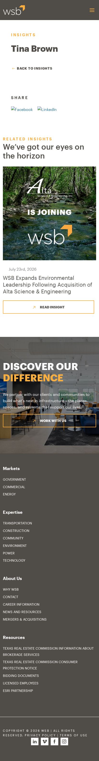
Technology (14, 560)
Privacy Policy (40, 735)
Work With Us (53, 421)
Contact (10, 597)
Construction (16, 531)
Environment (15, 546)
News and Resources (22, 612)
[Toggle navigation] (92, 10)
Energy (9, 494)
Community (13, 538)
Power (9, 553)
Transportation (17, 523)
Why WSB (11, 589)
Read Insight (52, 307)
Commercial (14, 487)
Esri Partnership (18, 691)
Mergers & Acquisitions (25, 619)
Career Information (21, 604)
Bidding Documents (21, 676)
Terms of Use (74, 735)
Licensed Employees (20, 683)
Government (14, 479)
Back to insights (34, 68)
